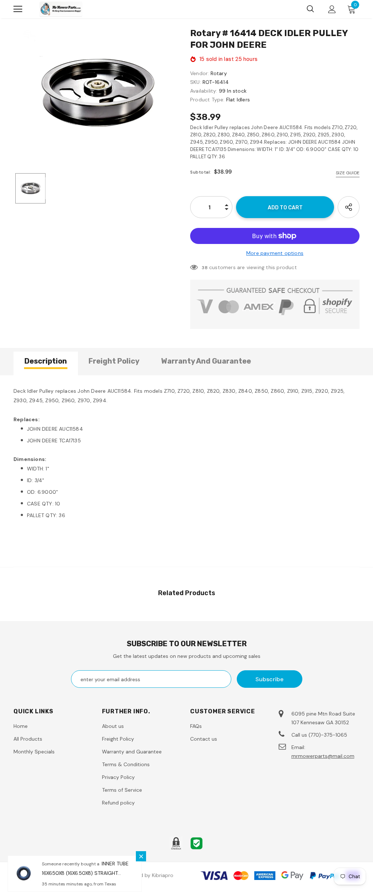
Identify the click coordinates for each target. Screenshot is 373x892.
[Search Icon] (310, 9)
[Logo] (61, 9)
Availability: (203, 91)
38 (204, 268)
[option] (98, 92)
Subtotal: (200, 172)
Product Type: (207, 99)
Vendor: (199, 73)
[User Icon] (332, 9)
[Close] (141, 856)
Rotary (219, 73)
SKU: (195, 82)
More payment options (274, 253)
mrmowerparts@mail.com (322, 756)
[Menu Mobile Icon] (17, 9)
